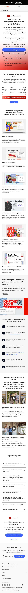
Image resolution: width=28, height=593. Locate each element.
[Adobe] (6, 7)
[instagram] (5, 585)
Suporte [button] (3, 572)
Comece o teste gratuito (14, 50)
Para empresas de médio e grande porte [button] (10, 566)
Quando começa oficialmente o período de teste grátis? (12, 470)
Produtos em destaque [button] (6, 578)
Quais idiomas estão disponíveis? (10, 509)
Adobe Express (14, 354)
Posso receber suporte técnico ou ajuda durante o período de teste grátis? (12, 491)
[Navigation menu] (2, 7)
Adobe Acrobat (4, 10)
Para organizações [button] (5, 569)
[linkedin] (9, 585)
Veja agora (18, 2)
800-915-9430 (14, 539)
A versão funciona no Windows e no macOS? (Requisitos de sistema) (13, 485)
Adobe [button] (3, 575)
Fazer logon (24, 6)
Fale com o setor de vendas (14, 535)
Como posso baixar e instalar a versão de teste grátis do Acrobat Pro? (12, 464)
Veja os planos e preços (14, 53)
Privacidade (20, 587)
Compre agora (19, 556)
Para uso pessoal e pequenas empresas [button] (9, 563)
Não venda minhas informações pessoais (8, 590)
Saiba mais (5, 293)
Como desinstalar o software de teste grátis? (13, 504)
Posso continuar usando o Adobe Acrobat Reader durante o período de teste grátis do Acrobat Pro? (13, 499)
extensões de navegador (15, 334)
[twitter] (7, 585)
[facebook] (2, 585)
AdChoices (18, 590)
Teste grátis (14, 102)
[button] (19, 7)
